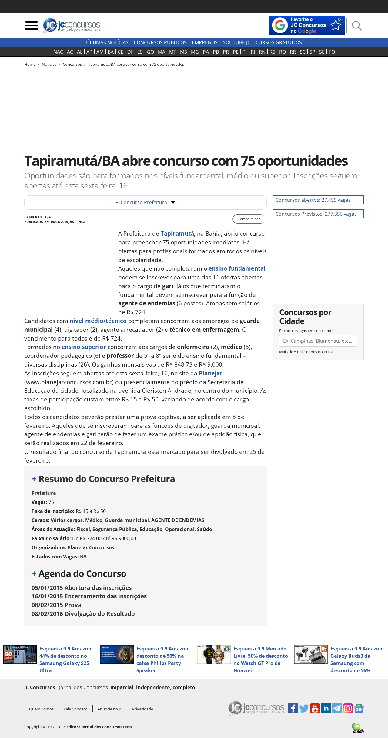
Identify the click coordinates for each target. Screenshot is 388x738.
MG (195, 51)
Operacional (180, 529)
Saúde (204, 529)
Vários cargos (67, 520)
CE (120, 51)
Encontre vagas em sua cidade (306, 330)
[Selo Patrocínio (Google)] (307, 25)
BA (111, 51)
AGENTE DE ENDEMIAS (177, 520)
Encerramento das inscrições (89, 596)
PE (236, 51)
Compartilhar (249, 218)
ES (140, 51)
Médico (93, 520)
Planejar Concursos (91, 547)
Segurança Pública (114, 529)
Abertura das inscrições (82, 587)
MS (183, 51)
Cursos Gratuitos (279, 42)
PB (216, 51)
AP (89, 51)
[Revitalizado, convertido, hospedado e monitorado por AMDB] (358, 727)
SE (322, 51)
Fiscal (83, 529)
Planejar (210, 373)
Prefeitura (44, 493)
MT (172, 51)
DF (130, 51)
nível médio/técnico (98, 321)
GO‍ (150, 51)
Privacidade (142, 709)
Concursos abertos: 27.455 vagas (313, 200)
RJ (253, 51)
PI (244, 51)
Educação (150, 529)
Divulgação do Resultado (83, 614)
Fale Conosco (76, 709)
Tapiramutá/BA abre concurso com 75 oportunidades (136, 64)
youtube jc (236, 42)
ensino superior (84, 347)
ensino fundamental (237, 268)
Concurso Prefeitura (141, 202)
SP (312, 51)
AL (79, 51)
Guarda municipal (127, 520)
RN (262, 51)
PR (226, 51)
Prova (56, 605)
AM (100, 51)
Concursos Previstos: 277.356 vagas (316, 214)
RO (282, 51)
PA (206, 51)
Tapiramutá (177, 233)
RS (272, 51)
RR (293, 51)
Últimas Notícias (107, 42)
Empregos (205, 42)
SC (303, 51)
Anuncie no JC (110, 709)
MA (161, 51)
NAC (58, 51)
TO (332, 51)
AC (70, 51)
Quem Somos (41, 709)
